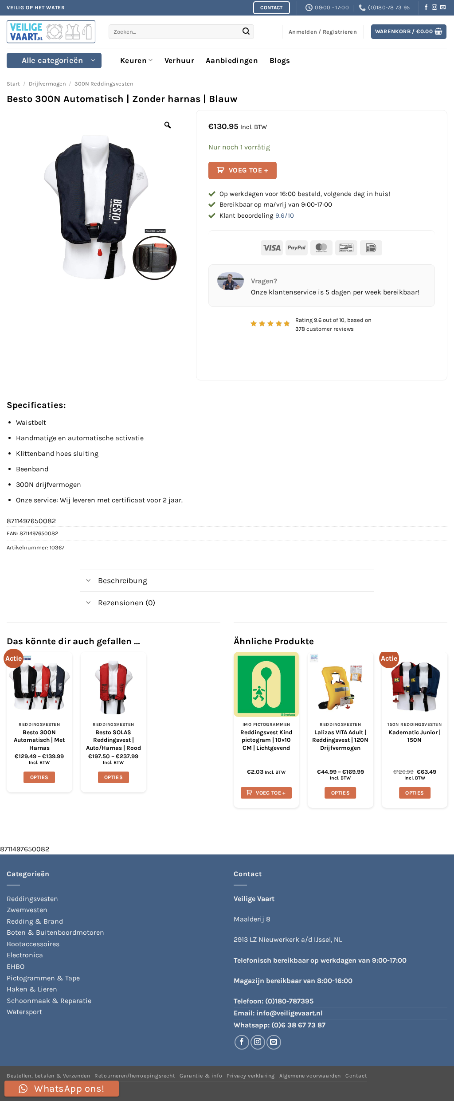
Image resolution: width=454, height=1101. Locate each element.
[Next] (447, 733)
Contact (356, 1076)
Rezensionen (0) (126, 602)
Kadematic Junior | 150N (414, 736)
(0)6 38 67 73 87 (298, 1025)
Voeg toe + (248, 170)
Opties (39, 777)
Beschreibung (122, 580)
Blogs (280, 60)
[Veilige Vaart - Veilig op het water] (51, 31)
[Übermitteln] (246, 31)
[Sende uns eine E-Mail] (443, 7)
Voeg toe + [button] (271, 793)
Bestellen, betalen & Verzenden (48, 1076)
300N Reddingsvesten (103, 83)
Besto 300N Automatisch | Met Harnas (39, 740)
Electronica (25, 955)
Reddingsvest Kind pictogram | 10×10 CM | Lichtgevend (266, 740)
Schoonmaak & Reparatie (49, 1000)
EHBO (15, 966)
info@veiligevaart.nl (289, 1013)
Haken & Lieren (32, 989)
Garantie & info (201, 1076)
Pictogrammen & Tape (43, 978)
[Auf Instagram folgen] (434, 7)
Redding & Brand (35, 921)
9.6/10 (284, 215)
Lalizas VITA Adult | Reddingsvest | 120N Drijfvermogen (340, 740)
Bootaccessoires (33, 944)
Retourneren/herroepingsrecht (134, 1076)
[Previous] (234, 733)
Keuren (133, 60)
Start (13, 83)
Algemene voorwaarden (310, 1076)
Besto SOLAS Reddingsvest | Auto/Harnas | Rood (113, 740)
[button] (409, 31)
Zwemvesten (27, 909)
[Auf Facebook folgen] (426, 7)
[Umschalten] (88, 581)
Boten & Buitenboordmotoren (55, 932)
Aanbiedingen (232, 60)
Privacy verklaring (251, 1076)
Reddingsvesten (32, 898)
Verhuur (179, 60)
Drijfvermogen (47, 83)
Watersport (24, 1011)
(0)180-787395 (289, 1001)
